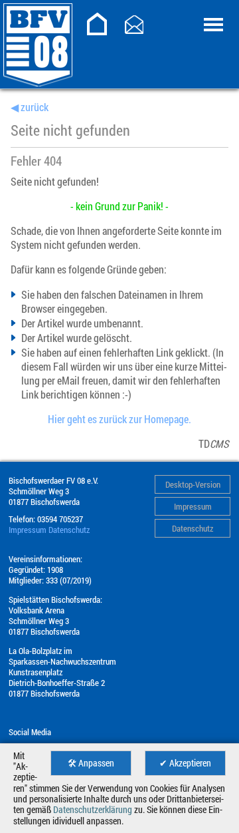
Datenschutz (192, 528)
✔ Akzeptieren (185, 763)
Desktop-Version (192, 484)
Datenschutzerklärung (92, 810)
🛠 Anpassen (91, 763)
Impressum (193, 506)
